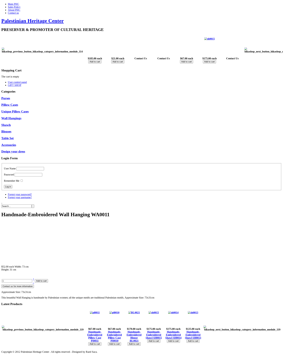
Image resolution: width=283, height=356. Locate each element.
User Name (10, 168)
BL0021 (134, 340)
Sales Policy (14, 7)
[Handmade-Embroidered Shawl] (209, 38)
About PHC (14, 10)
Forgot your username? (20, 197)
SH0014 (177, 337)
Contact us (13, 12)
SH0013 (196, 337)
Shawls (6, 125)
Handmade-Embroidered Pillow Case (94, 334)
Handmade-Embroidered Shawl (153, 334)
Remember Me (11, 180)
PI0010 (114, 340)
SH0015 (157, 337)
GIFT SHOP (14, 85)
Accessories (8, 145)
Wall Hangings (11, 118)
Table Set (7, 138)
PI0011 (95, 340)
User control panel (17, 82)
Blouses (6, 131)
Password (9, 174)
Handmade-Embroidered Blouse (134, 334)
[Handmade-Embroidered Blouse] (134, 312)
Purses (5, 98)
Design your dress (13, 151)
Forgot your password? (20, 194)
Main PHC (13, 4)
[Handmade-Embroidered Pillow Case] (95, 312)
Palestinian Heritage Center (32, 21)
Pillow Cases (9, 104)
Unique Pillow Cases (15, 111)
